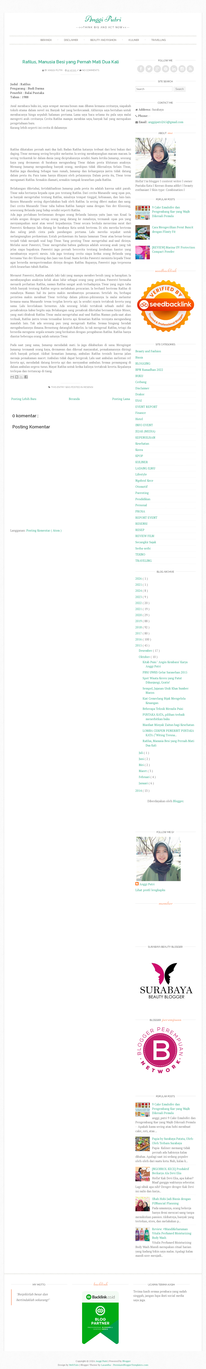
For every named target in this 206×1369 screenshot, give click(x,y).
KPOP (139, 456)
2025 (139, 585)
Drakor (139, 394)
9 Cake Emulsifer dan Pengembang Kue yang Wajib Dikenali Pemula (171, 211)
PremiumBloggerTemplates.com (130, 1365)
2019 (139, 621)
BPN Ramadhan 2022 (149, 370)
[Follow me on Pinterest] (165, 68)
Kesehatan (142, 443)
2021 (139, 609)
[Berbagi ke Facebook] (26, 377)
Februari (144, 777)
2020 (139, 615)
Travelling (158, 39)
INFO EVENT (144, 425)
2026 (139, 578)
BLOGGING (142, 363)
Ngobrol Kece (144, 480)
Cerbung (140, 382)
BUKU (139, 376)
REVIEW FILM (144, 536)
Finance (140, 413)
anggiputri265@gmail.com (165, 122)
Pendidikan (142, 499)
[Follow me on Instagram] (182, 68)
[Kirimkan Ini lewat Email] (12, 377)
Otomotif (141, 487)
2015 (139, 645)
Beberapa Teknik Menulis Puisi (163, 709)
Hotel (139, 419)
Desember (146, 651)
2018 (139, 627)
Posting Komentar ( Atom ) (44, 530)
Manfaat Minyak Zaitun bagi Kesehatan (168, 725)
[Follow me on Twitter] (149, 68)
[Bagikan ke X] (21, 377)
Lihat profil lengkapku (150, 890)
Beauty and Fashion (103, 39)
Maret (143, 771)
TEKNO (140, 554)
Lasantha (106, 1365)
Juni (142, 759)
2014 (139, 791)
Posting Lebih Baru (23, 399)
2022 (139, 603)
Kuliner (134, 39)
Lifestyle (141, 474)
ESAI (138, 400)
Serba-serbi (142, 548)
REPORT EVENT (146, 518)
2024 (139, 591)
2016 (139, 639)
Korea (139, 450)
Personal (141, 505)
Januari (144, 783)
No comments (90, 70)
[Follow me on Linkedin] (173, 68)
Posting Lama (121, 399)
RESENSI (88, 387)
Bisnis (139, 357)
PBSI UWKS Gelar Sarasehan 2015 (165, 672)
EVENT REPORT (146, 407)
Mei (142, 765)
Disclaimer (71, 39)
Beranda (46, 39)
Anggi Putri (103, 19)
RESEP (139, 530)
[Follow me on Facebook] (140, 68)
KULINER (141, 462)
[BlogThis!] (17, 377)
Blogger (178, 801)
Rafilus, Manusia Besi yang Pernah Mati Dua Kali (70, 61)
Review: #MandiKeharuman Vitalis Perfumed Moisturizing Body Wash (171, 1233)
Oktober (145, 657)
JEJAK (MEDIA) (145, 431)
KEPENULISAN (145, 437)
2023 (139, 597)
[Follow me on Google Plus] (157, 68)
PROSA (140, 511)
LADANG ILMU (145, 468)
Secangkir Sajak (145, 542)
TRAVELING (143, 561)
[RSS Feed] (190, 68)
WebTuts (74, 1365)
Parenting (142, 493)
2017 (139, 633)
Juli (141, 753)
